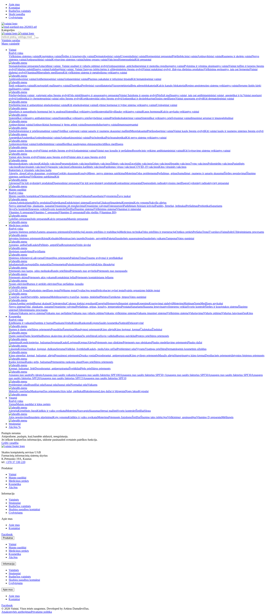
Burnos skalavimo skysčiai (57, 335)
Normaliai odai (79, 384)
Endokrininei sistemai (77, 202)
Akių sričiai (110, 348)
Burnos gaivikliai (126, 335)
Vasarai (13, 397)
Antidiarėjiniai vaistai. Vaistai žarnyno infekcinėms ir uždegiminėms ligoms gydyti (96, 69)
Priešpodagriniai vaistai (160, 131)
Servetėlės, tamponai (38, 296)
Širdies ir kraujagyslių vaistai (78, 56)
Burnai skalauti (42, 303)
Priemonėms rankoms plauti (66, 362)
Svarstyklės (89, 264)
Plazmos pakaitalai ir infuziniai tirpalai (109, 79)
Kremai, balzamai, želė (22, 368)
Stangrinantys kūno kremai (189, 355)
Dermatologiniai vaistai (107, 56)
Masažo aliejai (166, 355)
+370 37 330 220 (15, 462)
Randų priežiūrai (60, 270)
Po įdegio (36, 375)
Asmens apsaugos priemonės (52, 231)
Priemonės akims (18, 277)
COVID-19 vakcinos (146, 166)
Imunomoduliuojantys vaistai (101, 124)
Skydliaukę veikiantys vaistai (125, 111)
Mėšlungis (227, 417)
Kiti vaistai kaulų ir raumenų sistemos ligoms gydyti (233, 131)
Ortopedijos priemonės (57, 257)
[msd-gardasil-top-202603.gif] (19, 26)
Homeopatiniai (126, 59)
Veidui (68, 322)
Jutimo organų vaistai (95, 59)
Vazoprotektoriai (121, 85)
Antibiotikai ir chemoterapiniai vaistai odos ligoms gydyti (48, 98)
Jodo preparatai (39, 218)
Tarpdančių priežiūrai (84, 335)
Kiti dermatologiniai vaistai (218, 98)
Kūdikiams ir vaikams (21, 322)
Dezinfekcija (76, 231)
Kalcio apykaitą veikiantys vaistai (180, 111)
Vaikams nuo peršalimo (58, 313)
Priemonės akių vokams (41, 277)
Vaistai (12, 49)
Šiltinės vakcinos (120, 163)
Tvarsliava (215, 231)
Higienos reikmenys (20, 257)
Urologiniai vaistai (166, 105)
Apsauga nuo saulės (20, 375)
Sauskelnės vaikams (154, 238)
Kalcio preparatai (57, 218)
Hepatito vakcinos (180, 163)
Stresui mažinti (108, 410)
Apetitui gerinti (24, 303)
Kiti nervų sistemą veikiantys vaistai (146, 137)
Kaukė (64, 342)
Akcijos (13, 487)
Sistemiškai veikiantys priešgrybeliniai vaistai (84, 118)
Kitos (250, 313)
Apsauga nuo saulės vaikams (58, 375)
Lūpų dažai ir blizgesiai (112, 391)
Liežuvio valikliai (106, 335)
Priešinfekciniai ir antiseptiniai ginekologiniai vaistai (38, 105)
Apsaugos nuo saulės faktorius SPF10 (104, 378)
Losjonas (73, 342)
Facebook (7, 534)
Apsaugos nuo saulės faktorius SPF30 (229, 375)
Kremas (82, 342)
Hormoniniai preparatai (159, 56)
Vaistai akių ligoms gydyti (23, 157)
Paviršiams (39, 251)
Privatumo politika (41, 611)
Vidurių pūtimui (213, 313)
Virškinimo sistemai (105, 209)
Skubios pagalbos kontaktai (24, 509)
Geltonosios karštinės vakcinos (86, 166)
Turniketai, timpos (119, 296)
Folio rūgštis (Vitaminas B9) (100, 212)
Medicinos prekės (19, 225)
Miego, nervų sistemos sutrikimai (106, 173)
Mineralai (55, 196)
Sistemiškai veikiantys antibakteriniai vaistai (34, 118)
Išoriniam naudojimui (21, 251)
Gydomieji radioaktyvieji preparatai (209, 183)
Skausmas (94, 410)
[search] (37, 37)
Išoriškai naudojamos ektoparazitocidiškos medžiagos (92, 144)
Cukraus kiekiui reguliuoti (81, 303)
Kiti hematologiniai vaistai (146, 79)
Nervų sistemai (17, 205)
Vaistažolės (227, 231)
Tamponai (171, 238)
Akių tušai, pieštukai (71, 391)
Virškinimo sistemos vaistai (24, 56)
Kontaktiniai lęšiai (65, 277)
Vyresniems (110, 196)
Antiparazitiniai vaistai (39, 59)
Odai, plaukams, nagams (40, 205)
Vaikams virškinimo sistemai (120, 313)
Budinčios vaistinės (20, 10)
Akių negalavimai (19, 417)
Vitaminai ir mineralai (128, 209)
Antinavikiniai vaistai (210, 56)
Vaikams (86, 196)
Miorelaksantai (138, 131)
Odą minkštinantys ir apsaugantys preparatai (94, 95)
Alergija (13, 410)
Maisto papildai (17, 189)
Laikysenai (37, 257)
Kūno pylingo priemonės (144, 355)
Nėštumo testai (68, 290)
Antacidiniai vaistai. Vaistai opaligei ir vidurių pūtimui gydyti (73, 66)
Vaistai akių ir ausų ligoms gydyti (87, 157)
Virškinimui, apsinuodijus (181, 417)
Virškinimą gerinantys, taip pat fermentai (227, 69)
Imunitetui (116, 202)
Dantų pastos (16, 335)
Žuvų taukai (124, 196)
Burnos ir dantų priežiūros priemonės (30, 329)
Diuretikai (75, 85)
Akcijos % (15, 427)
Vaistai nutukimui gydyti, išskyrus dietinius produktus (173, 69)
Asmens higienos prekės (22, 231)
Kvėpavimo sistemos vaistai (67, 59)
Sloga (147, 410)
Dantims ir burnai (44, 322)
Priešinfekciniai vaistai (185, 56)
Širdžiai (70, 209)
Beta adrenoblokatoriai (144, 85)
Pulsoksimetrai (74, 264)
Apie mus (14, 4)
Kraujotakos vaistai (51, 56)
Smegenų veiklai (38, 209)
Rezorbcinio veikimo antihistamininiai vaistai (157, 150)
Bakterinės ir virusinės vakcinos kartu (30, 170)
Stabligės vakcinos (99, 163)
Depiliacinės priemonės (218, 355)
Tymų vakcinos (199, 163)
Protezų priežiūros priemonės (152, 335)
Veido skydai (83, 244)
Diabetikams (58, 202)
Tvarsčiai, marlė (18, 296)
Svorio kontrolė (196, 306)
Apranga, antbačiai (19, 244)
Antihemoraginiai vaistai (50, 79)
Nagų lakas (131, 391)
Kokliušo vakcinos (49, 163)
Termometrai (59, 264)
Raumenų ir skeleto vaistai (237, 56)
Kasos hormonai (151, 111)
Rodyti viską (16, 53)
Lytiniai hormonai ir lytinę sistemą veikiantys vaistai (126, 105)
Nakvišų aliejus (157, 202)
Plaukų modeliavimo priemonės (169, 342)
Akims (12, 202)
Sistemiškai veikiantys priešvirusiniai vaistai (166, 118)
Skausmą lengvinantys (155, 306)
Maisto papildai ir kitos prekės (33, 404)
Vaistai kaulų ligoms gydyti (189, 131)
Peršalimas (192, 205)
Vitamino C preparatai (46, 212)
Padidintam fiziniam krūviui (139, 205)
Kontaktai (14, 7)
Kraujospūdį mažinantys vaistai (52, 85)
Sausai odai (51, 384)
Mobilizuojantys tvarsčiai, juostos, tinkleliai (75, 296)
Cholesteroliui (59, 303)
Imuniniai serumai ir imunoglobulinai (212, 118)
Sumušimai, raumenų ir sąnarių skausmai (201, 173)
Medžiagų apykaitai (211, 303)
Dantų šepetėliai (33, 335)
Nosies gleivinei (18, 283)
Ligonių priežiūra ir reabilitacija (102, 231)
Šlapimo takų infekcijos (153, 417)
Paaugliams (97, 196)
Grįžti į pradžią (9, 442)
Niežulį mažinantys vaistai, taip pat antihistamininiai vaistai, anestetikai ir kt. (200, 95)
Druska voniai (87, 355)
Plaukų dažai (194, 342)
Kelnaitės (54, 238)
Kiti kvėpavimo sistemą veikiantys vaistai (206, 150)
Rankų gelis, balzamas (38, 362)
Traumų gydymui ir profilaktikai (104, 257)
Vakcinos (113, 59)
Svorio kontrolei (57, 209)
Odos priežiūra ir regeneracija (159, 231)
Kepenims (128, 202)
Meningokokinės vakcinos (24, 163)
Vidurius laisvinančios (234, 313)
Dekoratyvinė (136, 322)
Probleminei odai (126, 348)
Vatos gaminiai (185, 238)
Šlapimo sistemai (84, 209)
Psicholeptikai (98, 137)
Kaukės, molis (95, 348)
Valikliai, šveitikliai (76, 348)
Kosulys (83, 173)
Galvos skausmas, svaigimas (41, 173)
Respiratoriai (69, 244)
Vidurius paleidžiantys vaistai (32, 69)
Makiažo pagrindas (19, 391)
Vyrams (76, 196)
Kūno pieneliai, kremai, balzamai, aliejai (31, 355)
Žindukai (157, 329)
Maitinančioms (192, 303)
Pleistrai (104, 296)
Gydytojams (16, 17)
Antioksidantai (24, 202)
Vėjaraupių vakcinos (57, 166)
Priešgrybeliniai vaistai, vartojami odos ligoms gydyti (39, 95)
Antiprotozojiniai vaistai (22, 144)
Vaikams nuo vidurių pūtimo (88, 313)
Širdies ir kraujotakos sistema (221, 306)
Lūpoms (13, 348)
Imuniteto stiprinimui (41, 417)
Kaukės (34, 244)
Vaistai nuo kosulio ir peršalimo (114, 150)
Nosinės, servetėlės (96, 238)
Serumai (61, 348)
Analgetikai (28, 137)
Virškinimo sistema (178, 313)
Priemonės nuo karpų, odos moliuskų (30, 270)
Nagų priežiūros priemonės (97, 362)
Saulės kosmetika (109, 322)
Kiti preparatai (143, 59)
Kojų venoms (141, 202)
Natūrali (123, 322)
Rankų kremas (17, 362)
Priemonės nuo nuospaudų (112, 270)
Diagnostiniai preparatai (66, 183)
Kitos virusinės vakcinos (172, 166)
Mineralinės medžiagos (50, 72)
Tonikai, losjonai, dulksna (41, 348)
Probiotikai (204, 205)
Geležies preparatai (19, 218)
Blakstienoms (91, 391)
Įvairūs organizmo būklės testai (142, 290)
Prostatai (126, 306)
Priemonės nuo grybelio (83, 270)
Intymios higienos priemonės (25, 238)
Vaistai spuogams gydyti (189, 98)
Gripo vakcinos (161, 163)
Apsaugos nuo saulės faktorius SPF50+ (142, 375)
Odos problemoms (146, 173)
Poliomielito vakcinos (220, 163)
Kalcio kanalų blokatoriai (171, 85)
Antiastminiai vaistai (84, 150)
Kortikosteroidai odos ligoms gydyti (101, 98)
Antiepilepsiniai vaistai (48, 137)
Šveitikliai (74, 368)
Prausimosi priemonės (66, 355)
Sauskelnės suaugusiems (129, 238)
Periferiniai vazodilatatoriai (96, 85)
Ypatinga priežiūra (155, 348)
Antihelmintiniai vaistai (49, 144)
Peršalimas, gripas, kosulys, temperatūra (98, 306)
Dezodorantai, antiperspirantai (113, 355)
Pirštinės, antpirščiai (50, 244)
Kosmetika (15, 316)
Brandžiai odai (36, 384)
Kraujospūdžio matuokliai (37, 264)
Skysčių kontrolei (19, 209)
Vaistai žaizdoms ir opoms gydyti (138, 95)
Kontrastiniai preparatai (128, 183)
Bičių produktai (42, 202)
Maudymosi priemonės (88, 329)
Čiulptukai (146, 329)
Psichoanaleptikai (116, 137)
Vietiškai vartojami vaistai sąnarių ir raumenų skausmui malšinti (94, 131)
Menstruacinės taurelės (72, 238)
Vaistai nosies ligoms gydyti (24, 150)
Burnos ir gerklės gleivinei (42, 283)
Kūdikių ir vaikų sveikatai (51, 410)
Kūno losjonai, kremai (127, 329)
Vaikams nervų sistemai (31, 313)
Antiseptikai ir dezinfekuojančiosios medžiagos (149, 98)
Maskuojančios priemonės (45, 391)
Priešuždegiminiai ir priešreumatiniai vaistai (33, 131)
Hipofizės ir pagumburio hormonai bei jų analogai (37, 111)
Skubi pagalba (17, 14)
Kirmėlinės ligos (27, 410)
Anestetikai (15, 137)
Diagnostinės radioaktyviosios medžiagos (165, 183)
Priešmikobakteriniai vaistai (125, 118)
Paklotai (74, 257)
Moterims (130, 173)
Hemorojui (113, 303)
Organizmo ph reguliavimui (69, 205)
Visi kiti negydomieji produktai (97, 183)
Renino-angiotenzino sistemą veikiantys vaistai (212, 85)
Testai (205, 231)
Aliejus (91, 342)
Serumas (55, 342)
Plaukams (59, 322)
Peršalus (197, 231)
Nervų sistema (17, 306)
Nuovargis (83, 410)
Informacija (8, 563)
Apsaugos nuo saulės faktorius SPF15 (61, 378)
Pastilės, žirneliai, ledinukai (170, 205)
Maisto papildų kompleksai (24, 196)
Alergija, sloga (17, 173)
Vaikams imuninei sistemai (152, 313)
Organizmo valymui (96, 205)
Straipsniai (15, 423)
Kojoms (94, 322)
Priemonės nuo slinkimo (109, 342)
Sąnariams (216, 205)
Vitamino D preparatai (71, 212)
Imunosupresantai (128, 124)
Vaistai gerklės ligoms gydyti (56, 150)
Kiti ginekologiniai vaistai (82, 105)
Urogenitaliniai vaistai (133, 56)
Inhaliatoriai (15, 264)
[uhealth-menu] (18, 62)
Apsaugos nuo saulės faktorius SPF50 (186, 375)
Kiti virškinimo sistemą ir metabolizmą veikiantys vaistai (95, 72)
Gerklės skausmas (68, 173)
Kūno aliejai (108, 329)
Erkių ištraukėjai (105, 264)
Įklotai (45, 238)
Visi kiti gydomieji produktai (36, 183)
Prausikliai (57, 329)
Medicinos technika (131, 231)
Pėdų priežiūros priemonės (95, 368)
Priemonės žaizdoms (120, 417)
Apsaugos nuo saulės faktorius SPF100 (97, 375)
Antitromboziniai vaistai (22, 79)
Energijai (95, 202)
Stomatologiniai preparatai (24, 66)
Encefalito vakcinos (141, 163)
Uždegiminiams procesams (248, 231)
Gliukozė (105, 202)
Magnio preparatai (77, 218)
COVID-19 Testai (19, 290)
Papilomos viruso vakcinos (119, 166)
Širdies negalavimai (235, 173)
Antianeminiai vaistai (76, 79)
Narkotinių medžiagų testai (44, 290)
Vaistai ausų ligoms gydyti (53, 157)
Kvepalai (143, 391)
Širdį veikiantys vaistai (21, 85)
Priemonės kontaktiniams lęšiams (94, 277)
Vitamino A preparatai (21, 212)
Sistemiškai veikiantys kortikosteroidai (87, 111)
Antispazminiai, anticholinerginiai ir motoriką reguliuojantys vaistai (146, 66)
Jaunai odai (64, 384)
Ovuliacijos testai (86, 290)
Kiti (57, 176)
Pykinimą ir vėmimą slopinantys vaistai (206, 66)
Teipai (82, 257)
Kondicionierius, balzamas (35, 342)
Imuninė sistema (128, 303)
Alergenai (14, 183)
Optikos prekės (184, 231)
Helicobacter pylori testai (110, 290)
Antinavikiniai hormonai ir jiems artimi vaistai (59, 124)
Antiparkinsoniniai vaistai (75, 137)
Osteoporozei (115, 205)
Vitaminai (31, 72)
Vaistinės (14, 499)
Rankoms (84, 322)
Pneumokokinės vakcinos (74, 163)
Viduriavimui (196, 313)
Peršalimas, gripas (167, 173)
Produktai (8, 538)
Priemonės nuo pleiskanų (137, 342)
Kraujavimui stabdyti (161, 303)
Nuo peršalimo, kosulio (70, 283)
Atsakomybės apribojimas (16, 611)
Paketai (111, 238)
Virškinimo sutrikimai (42, 176)
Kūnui (75, 322)
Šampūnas (69, 329)
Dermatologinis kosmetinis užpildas (186, 348)
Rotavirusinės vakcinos (32, 166)
